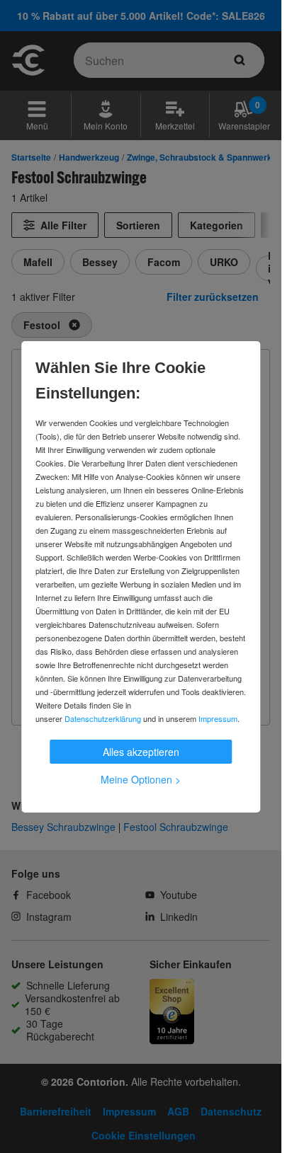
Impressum (217, 718)
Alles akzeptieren (141, 752)
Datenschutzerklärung (102, 718)
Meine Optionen (141, 779)
